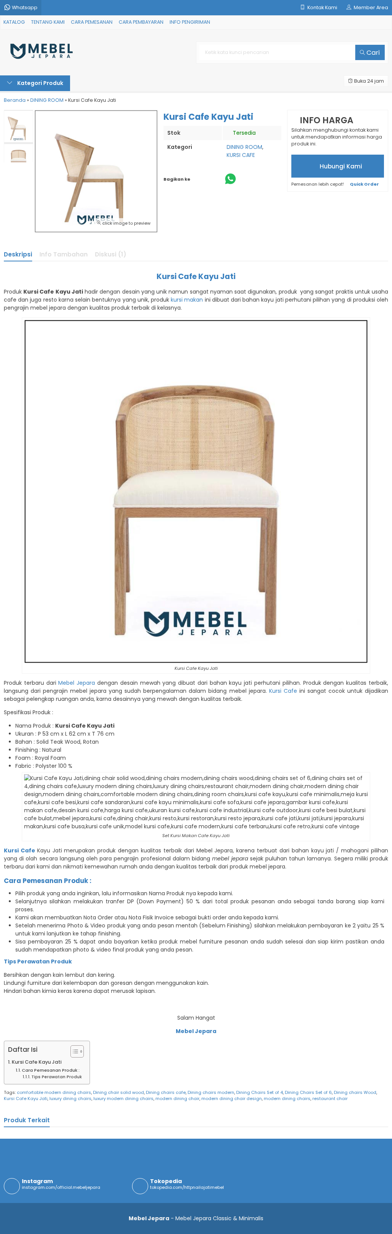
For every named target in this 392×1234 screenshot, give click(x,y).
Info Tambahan (63, 254)
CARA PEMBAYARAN (141, 22)
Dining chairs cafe (166, 1092)
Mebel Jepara (76, 683)
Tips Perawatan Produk (56, 1077)
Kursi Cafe (283, 691)
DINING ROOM (244, 147)
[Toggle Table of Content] (73, 1051)
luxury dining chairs (70, 1098)
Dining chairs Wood (355, 1092)
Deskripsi (18, 254)
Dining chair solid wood (118, 1092)
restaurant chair (330, 1098)
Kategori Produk (39, 83)
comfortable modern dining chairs (54, 1092)
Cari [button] (372, 52)
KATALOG (14, 22)
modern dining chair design (231, 1098)
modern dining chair (177, 1098)
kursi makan (187, 300)
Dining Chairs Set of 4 (259, 1092)
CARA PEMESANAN (92, 22)
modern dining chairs (287, 1098)
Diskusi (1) (110, 254)
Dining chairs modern (211, 1092)
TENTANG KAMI (48, 22)
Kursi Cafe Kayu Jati (37, 1062)
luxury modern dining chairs (123, 1098)
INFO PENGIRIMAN (190, 22)
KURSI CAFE (241, 155)
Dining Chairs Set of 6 (308, 1092)
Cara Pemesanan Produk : (51, 1070)
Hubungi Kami (340, 166)
